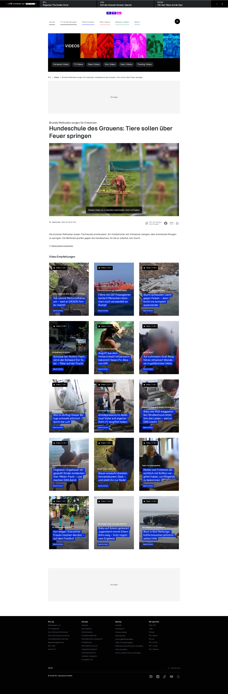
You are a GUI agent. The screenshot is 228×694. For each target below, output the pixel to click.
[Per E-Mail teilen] (171, 223)
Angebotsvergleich (89, 649)
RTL (49, 77)
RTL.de (51, 622)
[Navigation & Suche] (177, 21)
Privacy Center (121, 632)
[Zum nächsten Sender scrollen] (222, 3)
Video (56, 77)
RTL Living (153, 646)
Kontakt (118, 625)
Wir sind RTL (154, 622)
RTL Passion (154, 649)
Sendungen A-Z (54, 625)
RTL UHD (51, 646)
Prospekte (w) (87, 660)
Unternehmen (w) (89, 653)
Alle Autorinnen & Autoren (59, 636)
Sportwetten (87, 629)
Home (50, 668)
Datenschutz (120, 636)
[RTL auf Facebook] (151, 676)
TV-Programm (53, 629)
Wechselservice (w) (90, 646)
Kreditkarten (87, 642)
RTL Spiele (153, 636)
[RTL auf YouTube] (171, 676)
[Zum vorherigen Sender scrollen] (217, 3)
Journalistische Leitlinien (58, 639)
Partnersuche (87, 632)
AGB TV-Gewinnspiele (124, 643)
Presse (151, 632)
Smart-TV (52, 649)
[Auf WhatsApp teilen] (177, 223)
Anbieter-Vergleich (89, 656)
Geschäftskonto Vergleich (92, 639)
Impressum (119, 629)
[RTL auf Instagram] (157, 676)
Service (118, 622)
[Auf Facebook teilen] (165, 223)
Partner (85, 622)
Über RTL (152, 625)
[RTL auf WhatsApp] (178, 676)
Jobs (151, 629)
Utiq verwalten (121, 649)
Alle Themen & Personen (58, 632)
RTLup (151, 639)
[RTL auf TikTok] (164, 676)
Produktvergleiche (89, 636)
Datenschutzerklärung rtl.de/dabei (129, 646)
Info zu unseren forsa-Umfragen (128, 653)
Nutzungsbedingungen (124, 639)
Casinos (85, 625)
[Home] (114, 13)
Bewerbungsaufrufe (56, 642)
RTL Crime (153, 642)
